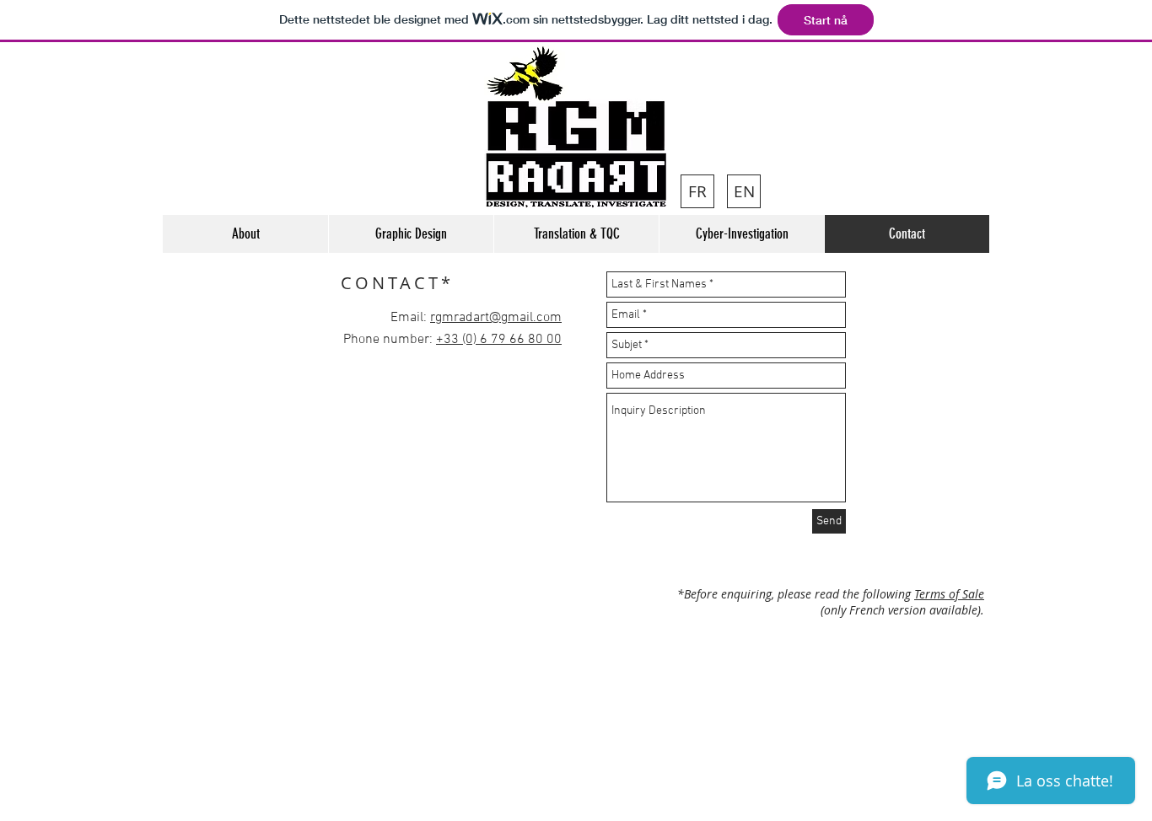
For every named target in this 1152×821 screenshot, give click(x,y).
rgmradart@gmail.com (496, 317)
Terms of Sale (949, 594)
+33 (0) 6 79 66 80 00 (499, 339)
